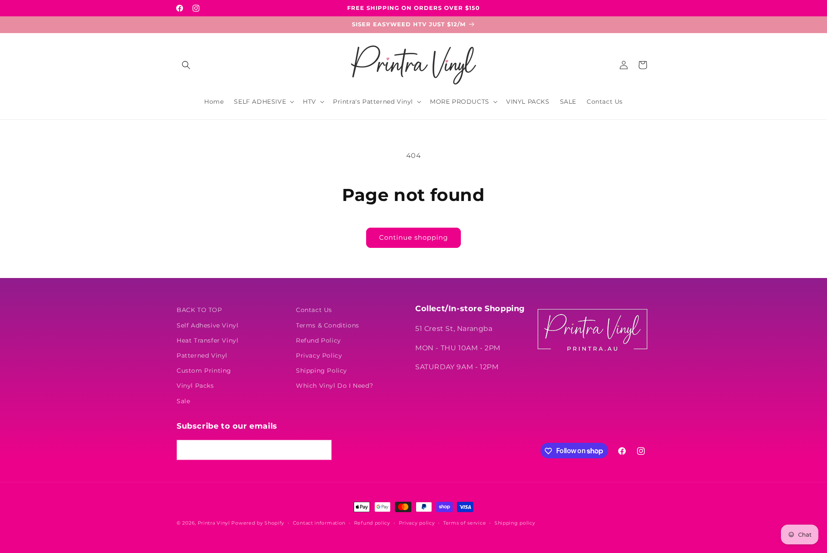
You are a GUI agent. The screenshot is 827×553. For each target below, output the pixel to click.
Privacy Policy (319, 355)
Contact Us (314, 310)
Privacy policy (417, 522)
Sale (183, 401)
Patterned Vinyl (202, 355)
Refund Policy (318, 340)
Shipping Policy (321, 370)
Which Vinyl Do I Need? (334, 385)
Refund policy (372, 522)
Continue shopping (413, 237)
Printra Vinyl (214, 523)
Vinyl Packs (195, 385)
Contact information (319, 522)
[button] (186, 65)
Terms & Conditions (327, 325)
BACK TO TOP (199, 310)
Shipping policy (514, 522)
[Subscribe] (321, 450)
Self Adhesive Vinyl (207, 325)
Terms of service (464, 522)
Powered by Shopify (257, 523)
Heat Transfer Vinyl (207, 340)
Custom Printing (204, 370)
